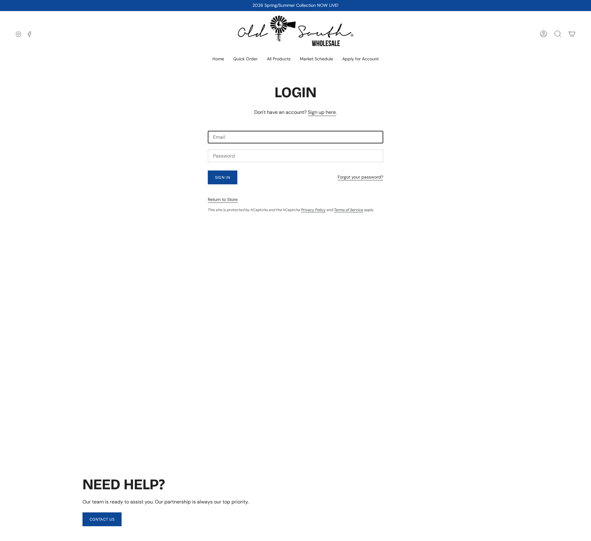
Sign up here (322, 112)
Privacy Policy (313, 209)
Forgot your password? (360, 177)
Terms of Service (348, 209)
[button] (278, 59)
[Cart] (572, 34)
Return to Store (223, 199)
